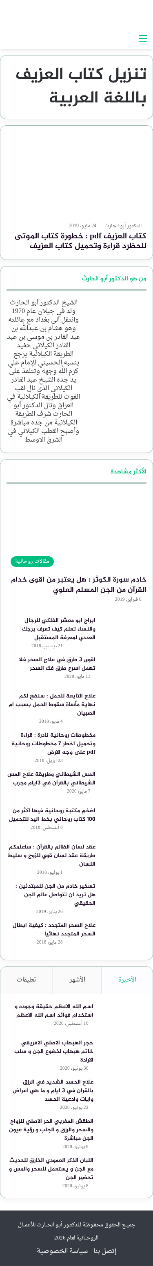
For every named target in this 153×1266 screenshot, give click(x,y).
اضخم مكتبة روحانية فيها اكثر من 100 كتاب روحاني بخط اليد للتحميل (52, 815)
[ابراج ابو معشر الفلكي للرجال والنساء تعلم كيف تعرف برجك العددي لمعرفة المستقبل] (124, 631)
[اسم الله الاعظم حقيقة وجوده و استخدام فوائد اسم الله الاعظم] (122, 1017)
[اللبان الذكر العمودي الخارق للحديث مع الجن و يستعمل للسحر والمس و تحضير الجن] (122, 1171)
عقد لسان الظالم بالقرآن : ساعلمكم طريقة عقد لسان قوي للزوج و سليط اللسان (51, 855)
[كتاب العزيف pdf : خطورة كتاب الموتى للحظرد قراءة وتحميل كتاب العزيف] (76, 176)
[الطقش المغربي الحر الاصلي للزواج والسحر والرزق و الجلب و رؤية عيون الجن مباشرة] (122, 1132)
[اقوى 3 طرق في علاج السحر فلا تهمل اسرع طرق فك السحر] (124, 670)
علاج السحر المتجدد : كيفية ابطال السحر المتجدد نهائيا (54, 930)
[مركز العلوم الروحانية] (96, 15)
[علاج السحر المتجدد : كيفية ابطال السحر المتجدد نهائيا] (124, 936)
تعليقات (26, 980)
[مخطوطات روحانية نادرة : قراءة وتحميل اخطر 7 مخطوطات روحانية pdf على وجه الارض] (124, 746)
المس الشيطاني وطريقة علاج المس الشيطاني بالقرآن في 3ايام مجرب (51, 779)
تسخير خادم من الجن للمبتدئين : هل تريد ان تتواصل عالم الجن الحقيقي (55, 895)
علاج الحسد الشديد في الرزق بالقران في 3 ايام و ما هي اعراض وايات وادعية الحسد (53, 1090)
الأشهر (77, 980)
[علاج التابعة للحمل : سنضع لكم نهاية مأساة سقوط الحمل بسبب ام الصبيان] (124, 707)
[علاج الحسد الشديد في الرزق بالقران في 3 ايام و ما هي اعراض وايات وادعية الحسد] (122, 1093)
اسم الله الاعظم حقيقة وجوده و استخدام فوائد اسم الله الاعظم (54, 1011)
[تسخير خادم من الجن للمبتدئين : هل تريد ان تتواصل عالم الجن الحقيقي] (124, 897)
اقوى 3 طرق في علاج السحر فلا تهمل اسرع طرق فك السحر (57, 664)
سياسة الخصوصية (62, 1251)
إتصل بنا (105, 1251)
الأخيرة (127, 980)
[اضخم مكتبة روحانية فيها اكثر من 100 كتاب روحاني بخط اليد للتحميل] (124, 821)
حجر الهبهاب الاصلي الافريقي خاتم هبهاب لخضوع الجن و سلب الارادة (53, 1051)
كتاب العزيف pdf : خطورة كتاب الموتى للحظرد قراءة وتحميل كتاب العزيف (80, 241)
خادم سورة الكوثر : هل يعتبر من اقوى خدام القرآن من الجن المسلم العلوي (78, 585)
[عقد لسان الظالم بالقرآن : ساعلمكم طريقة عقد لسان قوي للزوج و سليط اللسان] (124, 858)
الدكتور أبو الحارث (123, 226)
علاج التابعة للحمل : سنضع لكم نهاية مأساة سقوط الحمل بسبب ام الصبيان (52, 704)
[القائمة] (143, 39)
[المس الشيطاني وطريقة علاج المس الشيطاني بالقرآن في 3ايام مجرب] (124, 785)
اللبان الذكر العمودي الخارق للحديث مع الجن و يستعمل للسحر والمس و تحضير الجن (51, 1169)
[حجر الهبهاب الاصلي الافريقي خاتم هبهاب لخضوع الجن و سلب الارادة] (122, 1054)
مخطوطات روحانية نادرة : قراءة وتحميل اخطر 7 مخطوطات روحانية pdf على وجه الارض (53, 744)
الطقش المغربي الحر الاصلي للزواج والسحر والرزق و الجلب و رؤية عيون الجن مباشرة (51, 1130)
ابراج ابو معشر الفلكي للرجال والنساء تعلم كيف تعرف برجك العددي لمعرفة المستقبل (58, 629)
